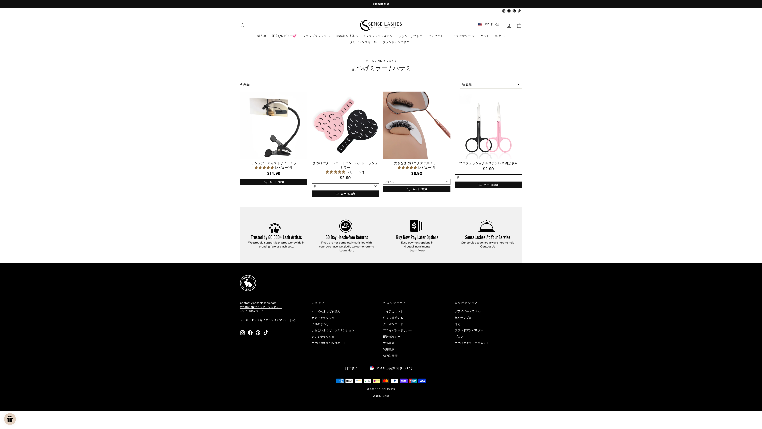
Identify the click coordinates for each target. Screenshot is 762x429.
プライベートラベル (468, 311)
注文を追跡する (393, 317)
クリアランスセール (363, 42)
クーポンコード (393, 324)
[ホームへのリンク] (381, 25)
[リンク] (374, 283)
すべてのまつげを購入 (326, 311)
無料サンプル (463, 317)
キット (484, 36)
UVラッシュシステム (378, 36)
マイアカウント (393, 311)
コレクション (385, 61)
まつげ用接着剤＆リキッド (329, 343)
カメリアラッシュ (323, 317)
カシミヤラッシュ (323, 336)
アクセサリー (462, 36)
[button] (265, 167)
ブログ (459, 336)
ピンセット (436, 36)
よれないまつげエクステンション (333, 330)
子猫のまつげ (320, 324)
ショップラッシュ (315, 36)
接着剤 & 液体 (345, 36)
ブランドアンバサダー (397, 42)
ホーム (370, 61)
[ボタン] (292, 320)
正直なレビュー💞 (284, 36)
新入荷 (261, 36)
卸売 (498, 36)
